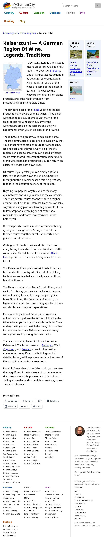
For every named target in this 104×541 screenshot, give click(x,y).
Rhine (36, 109)
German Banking (10, 510)
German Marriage (31, 517)
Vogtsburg (9, 349)
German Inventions (32, 431)
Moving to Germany (53, 510)
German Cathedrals (11, 466)
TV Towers (7, 479)
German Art (29, 454)
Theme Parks (50, 438)
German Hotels (9, 532)
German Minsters (10, 473)
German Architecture (12, 482)
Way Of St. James (92, 72)
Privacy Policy (80, 515)
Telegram (29, 401)
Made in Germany (31, 435)
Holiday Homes (51, 451)
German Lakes (9, 447)
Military (27, 498)
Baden (73, 62)
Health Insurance (10, 526)
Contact (78, 494)
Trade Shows (8, 498)
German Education (32, 504)
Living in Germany (53, 507)
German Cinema (31, 451)
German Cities (9, 441)
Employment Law (31, 514)
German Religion (31, 460)
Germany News (51, 517)
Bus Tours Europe (10, 529)
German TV (50, 501)
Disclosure (79, 509)
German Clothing (31, 441)
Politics (28, 487)
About (77, 491)
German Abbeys (10, 470)
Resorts (48, 447)
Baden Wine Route (92, 63)
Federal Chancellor (32, 491)
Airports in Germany (54, 495)
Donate (78, 506)
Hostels (48, 454)
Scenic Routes (9, 457)
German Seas (8, 444)
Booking (7, 521)
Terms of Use (80, 512)
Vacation (49, 427)
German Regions (10, 435)
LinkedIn (12, 406)
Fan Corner (79, 497)
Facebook (54, 401)
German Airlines (52, 498)
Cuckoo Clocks (30, 457)
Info (47, 487)
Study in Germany (52, 504)
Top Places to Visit (10, 454)
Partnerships (80, 503)
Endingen (47, 345)
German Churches (11, 476)
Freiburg (55, 70)
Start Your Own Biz (11, 504)
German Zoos (51, 441)
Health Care (29, 510)
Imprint (78, 518)
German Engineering (12, 501)
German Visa (29, 501)
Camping (49, 457)
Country (7, 427)
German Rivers (9, 451)
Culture (28, 427)
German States (9, 438)
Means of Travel (52, 435)
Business (7, 487)
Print (38, 406)
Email (26, 406)
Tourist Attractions (53, 431)
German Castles (10, 463)
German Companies (11, 495)
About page (92, 451)
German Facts (51, 491)
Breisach (26, 349)
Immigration (50, 514)
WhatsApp (12, 401)
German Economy (10, 491)
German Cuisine (31, 444)
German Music (30, 447)
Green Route (93, 68)
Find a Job (7, 507)
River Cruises (50, 444)
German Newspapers (33, 507)
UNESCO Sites (9, 460)
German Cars (29, 438)
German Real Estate (11, 514)
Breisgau (74, 65)
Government (29, 495)
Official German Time (84, 500)
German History (9, 431)
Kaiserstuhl (75, 68)
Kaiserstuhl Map (13, 93)
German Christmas (32, 463)
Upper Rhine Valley (76, 73)
